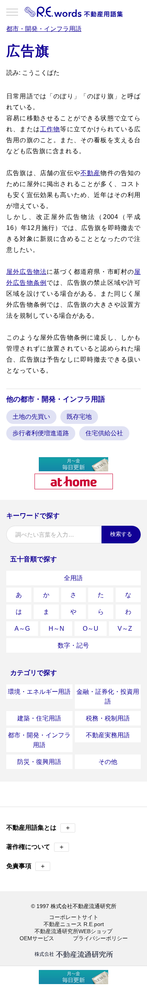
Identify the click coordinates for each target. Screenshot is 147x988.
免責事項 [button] (26, 866)
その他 (107, 761)
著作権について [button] (35, 846)
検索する (121, 534)
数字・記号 (73, 645)
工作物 (50, 129)
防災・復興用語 (39, 761)
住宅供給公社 (104, 433)
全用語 (73, 578)
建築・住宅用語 (39, 718)
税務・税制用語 (108, 718)
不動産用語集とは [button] (38, 827)
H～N (56, 628)
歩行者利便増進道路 (41, 433)
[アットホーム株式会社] (73, 486)
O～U (90, 628)
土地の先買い (31, 416)
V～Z (125, 628)
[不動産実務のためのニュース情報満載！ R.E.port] (73, 468)
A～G (22, 628)
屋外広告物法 (26, 271)
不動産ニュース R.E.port (74, 924)
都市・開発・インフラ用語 (39, 740)
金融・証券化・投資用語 (107, 696)
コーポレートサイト (73, 917)
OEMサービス (37, 938)
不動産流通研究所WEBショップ (73, 931)
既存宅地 (79, 416)
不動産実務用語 (108, 735)
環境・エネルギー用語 (39, 691)
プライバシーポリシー (100, 938)
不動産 (90, 173)
